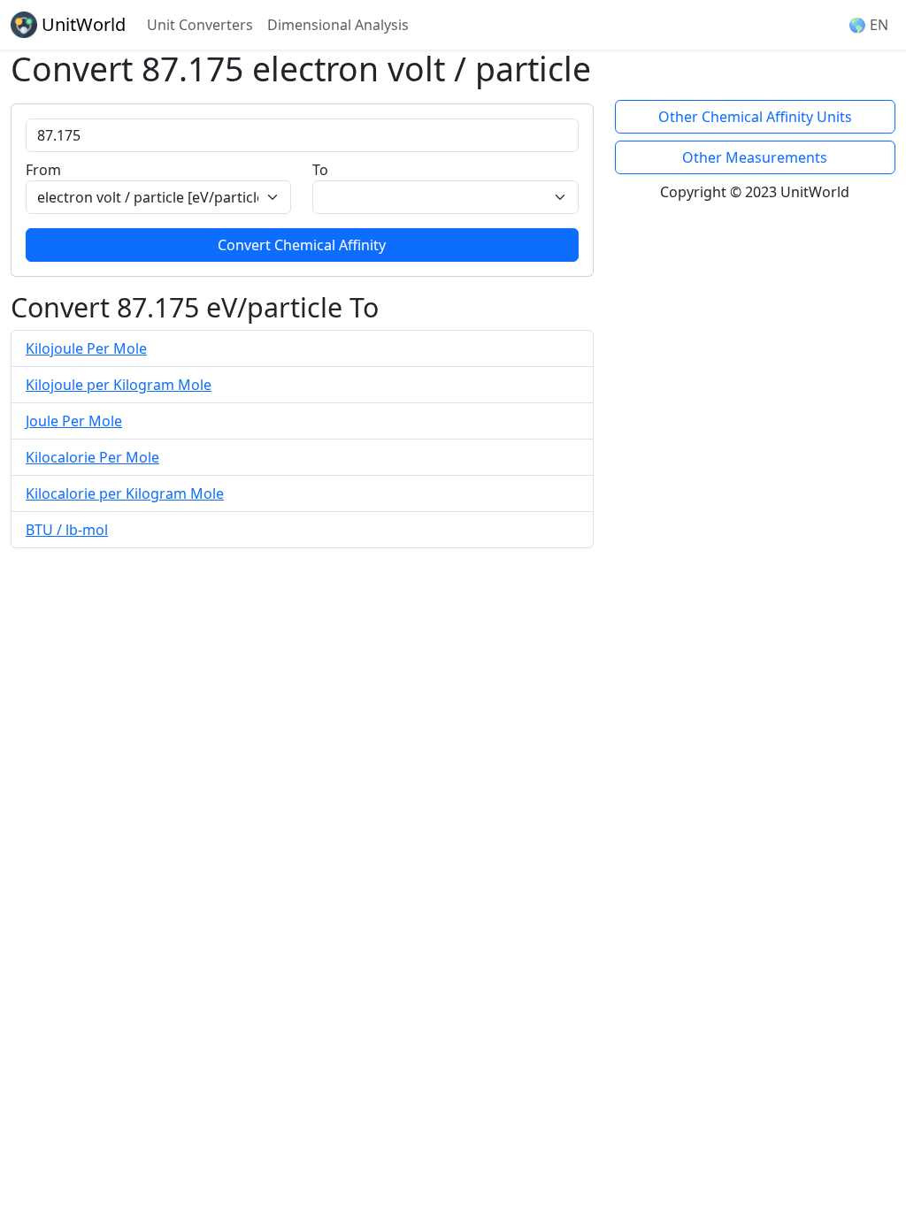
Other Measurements (754, 157)
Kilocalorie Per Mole (92, 457)
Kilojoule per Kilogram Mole (118, 384)
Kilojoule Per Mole (86, 348)
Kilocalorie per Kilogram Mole (125, 493)
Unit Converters (200, 24)
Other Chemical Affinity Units (755, 116)
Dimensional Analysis (338, 24)
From (43, 170)
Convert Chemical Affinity (302, 245)
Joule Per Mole (74, 421)
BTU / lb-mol (67, 529)
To (320, 170)
